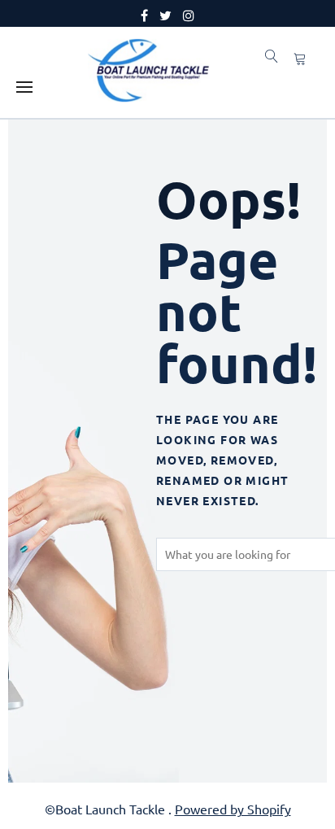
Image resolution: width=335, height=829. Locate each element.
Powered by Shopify (233, 809)
